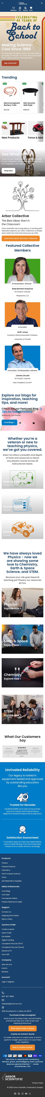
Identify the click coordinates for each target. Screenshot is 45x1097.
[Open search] (42, 3)
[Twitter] (30, 1093)
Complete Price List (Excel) (13, 947)
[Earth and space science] (22, 639)
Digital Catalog (8, 940)
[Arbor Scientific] (12, 1077)
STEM (4, 877)
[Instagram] (22, 1093)
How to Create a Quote (22, 1047)
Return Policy (7, 919)
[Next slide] (40, 97)
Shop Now (8, 170)
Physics (5, 863)
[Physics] (22, 602)
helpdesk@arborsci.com (12, 1004)
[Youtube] (26, 1093)
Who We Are (7, 964)
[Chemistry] (22, 672)
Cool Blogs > (9, 422)
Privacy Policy (37, 1083)
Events (4, 968)
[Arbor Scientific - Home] (22, 3)
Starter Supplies (13, 506)
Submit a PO (7, 951)
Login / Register (8, 982)
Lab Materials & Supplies (12, 881)
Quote (25, 10)
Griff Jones (22, 332)
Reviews (5, 972)
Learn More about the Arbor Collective (20, 238)
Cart (31, 8)
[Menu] (2, 3)
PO (20, 10)
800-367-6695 (8, 996)
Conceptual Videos (9, 898)
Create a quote (8, 929)
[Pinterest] (19, 1093)
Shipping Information (10, 915)
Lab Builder (6, 936)
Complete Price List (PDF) (12, 943)
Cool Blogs (6, 891)
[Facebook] (15, 1093)
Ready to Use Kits (14, 481)
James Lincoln (23, 375)
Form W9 (5, 954)
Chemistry (6, 870)
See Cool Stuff (10, 63)
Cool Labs (6, 894)
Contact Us (6, 912)
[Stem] (22, 709)
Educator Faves (13, 532)
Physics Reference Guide (12, 902)
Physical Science (8, 866)
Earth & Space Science (11, 873)
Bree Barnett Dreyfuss (22, 288)
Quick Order (7, 933)
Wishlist (14, 10)
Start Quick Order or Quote (22, 1028)
